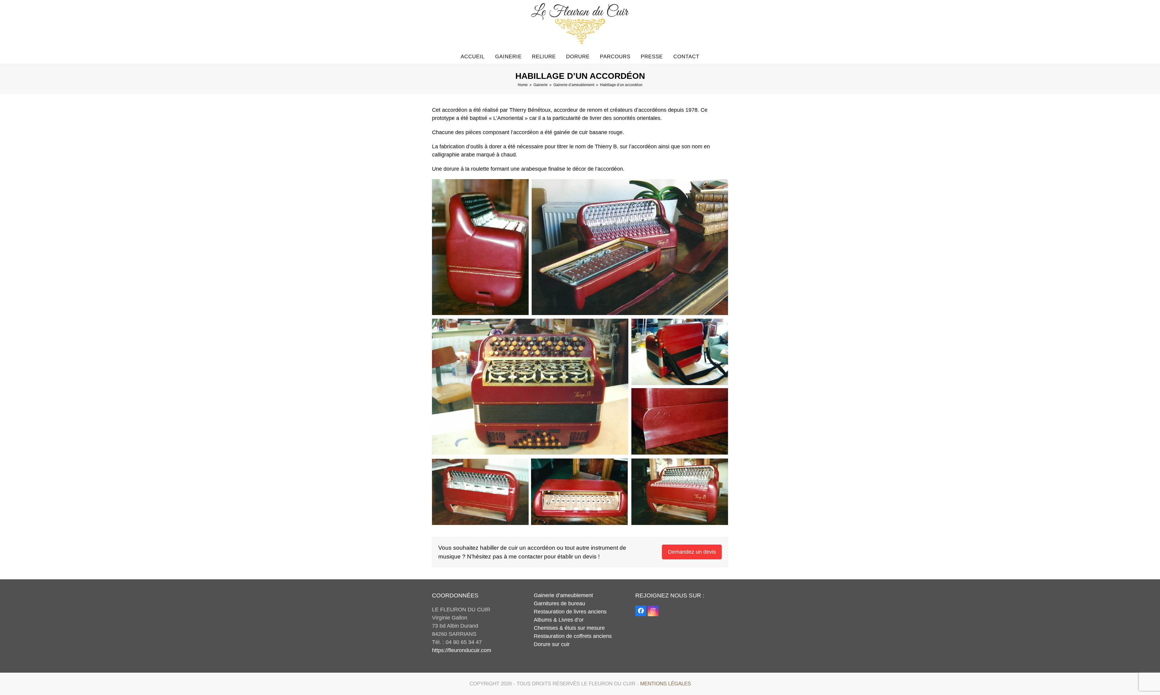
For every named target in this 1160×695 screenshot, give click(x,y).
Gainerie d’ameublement (563, 595)
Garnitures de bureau (559, 603)
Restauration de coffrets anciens (573, 636)
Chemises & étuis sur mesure (569, 628)
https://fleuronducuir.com (461, 650)
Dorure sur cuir (552, 644)
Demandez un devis (692, 552)
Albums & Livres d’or (559, 620)
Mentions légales (665, 684)
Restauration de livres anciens (570, 612)
